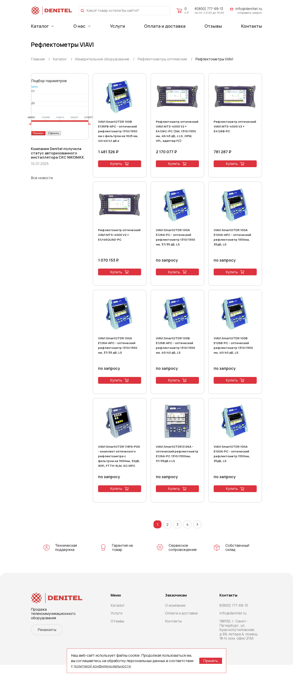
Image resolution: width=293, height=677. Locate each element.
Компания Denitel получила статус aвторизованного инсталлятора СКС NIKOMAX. (58, 153)
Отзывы (213, 26)
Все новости (42, 177)
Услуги (117, 26)
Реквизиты (47, 629)
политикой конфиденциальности (102, 666)
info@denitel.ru (248, 9)
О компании (175, 605)
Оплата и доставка (165, 26)
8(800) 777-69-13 (209, 8)
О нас (79, 26)
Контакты (251, 26)
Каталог (40, 26)
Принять (210, 660)
